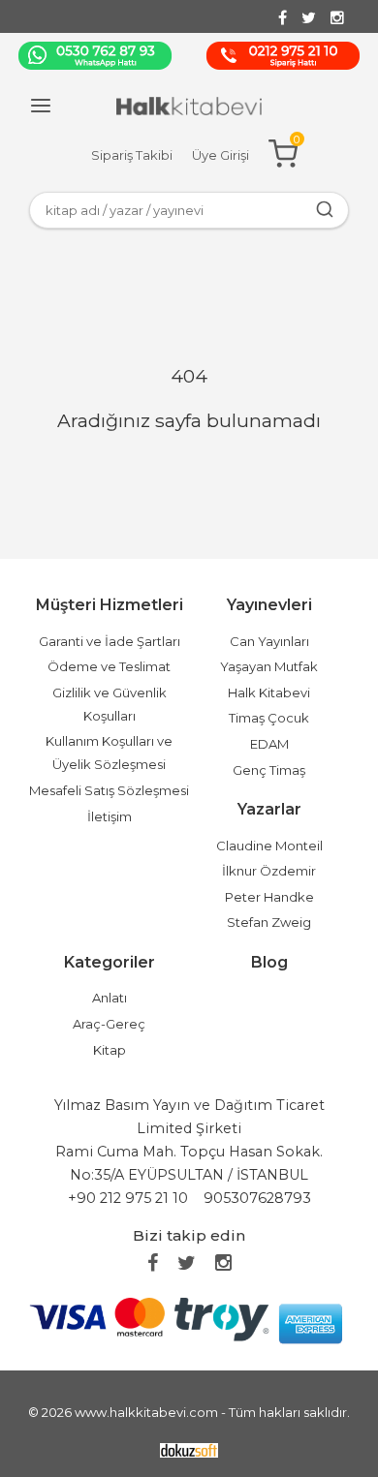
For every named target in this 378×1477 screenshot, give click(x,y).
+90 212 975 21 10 (128, 1198)
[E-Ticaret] (189, 1449)
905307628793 (257, 1198)
